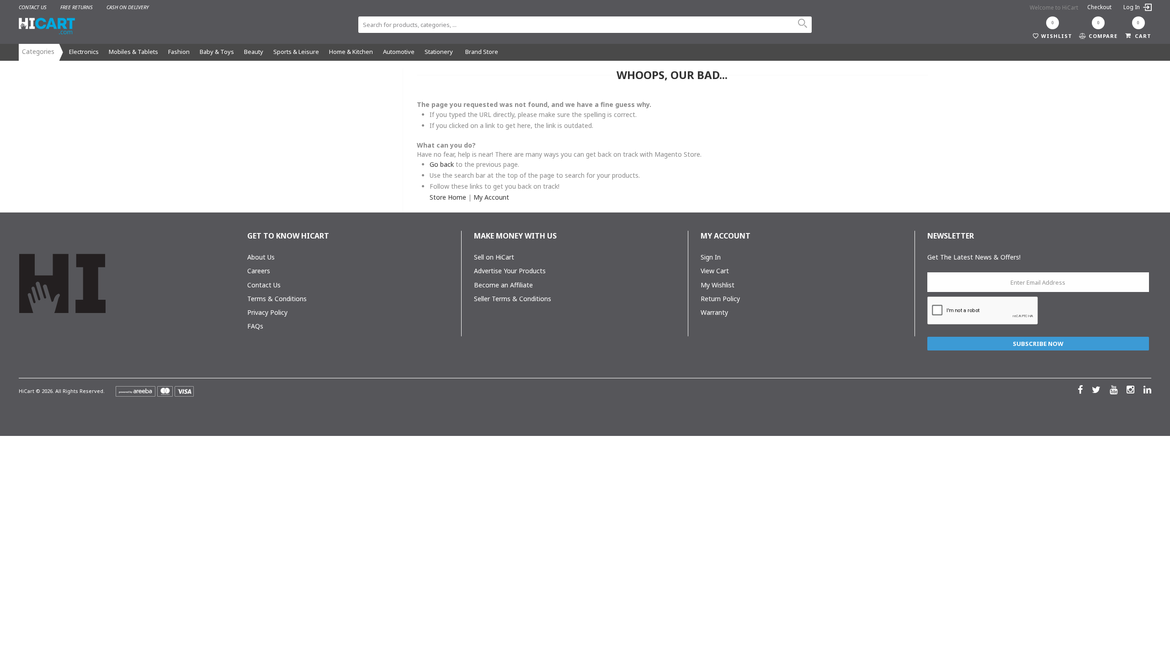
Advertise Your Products (510, 270)
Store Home (448, 197)
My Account (491, 197)
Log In (1132, 7)
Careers (258, 270)
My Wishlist (717, 285)
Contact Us (264, 285)
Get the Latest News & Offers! (974, 257)
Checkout (1099, 7)
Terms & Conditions (277, 298)
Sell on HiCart (494, 257)
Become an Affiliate (503, 285)
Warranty (714, 312)
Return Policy (720, 298)
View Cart (715, 270)
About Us (261, 257)
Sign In (711, 257)
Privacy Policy (267, 312)
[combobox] (585, 24)
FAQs (255, 326)
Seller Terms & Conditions (512, 298)
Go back (442, 164)
